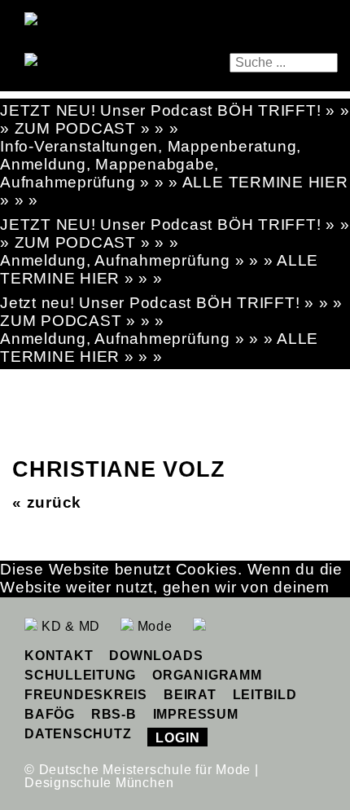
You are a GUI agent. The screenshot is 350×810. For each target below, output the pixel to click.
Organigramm (206, 675)
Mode (153, 626)
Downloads (156, 656)
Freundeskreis (85, 695)
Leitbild (265, 695)
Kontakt (58, 656)
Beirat (190, 695)
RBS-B (114, 714)
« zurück (46, 502)
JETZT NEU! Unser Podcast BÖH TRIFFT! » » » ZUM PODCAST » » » (174, 119)
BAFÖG (49, 714)
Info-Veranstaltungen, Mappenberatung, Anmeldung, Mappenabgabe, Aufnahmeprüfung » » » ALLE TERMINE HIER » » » (174, 173)
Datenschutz (77, 734)
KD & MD (68, 626)
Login (177, 738)
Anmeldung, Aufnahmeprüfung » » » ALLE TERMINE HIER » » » (159, 269)
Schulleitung (80, 675)
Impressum (195, 714)
